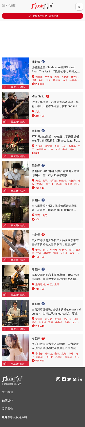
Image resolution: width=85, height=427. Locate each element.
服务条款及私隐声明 (14, 417)
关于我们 (7, 392)
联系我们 (7, 408)
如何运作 (7, 400)
